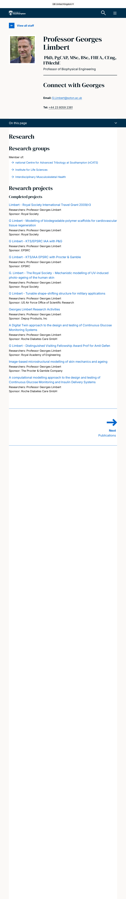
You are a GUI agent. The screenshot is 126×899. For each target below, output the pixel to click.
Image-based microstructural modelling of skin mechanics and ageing (58, 361)
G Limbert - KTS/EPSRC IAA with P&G (35, 241)
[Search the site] (103, 13)
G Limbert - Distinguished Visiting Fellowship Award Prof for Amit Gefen (59, 346)
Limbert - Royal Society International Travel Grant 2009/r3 (50, 205)
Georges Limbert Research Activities (34, 309)
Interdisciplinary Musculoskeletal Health (40, 177)
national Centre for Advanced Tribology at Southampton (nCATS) (56, 162)
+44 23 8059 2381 (61, 107)
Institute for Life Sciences (31, 169)
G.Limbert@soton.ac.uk (67, 97)
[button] (63, 123)
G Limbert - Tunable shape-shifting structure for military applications (57, 293)
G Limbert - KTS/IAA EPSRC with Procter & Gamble (45, 257)
